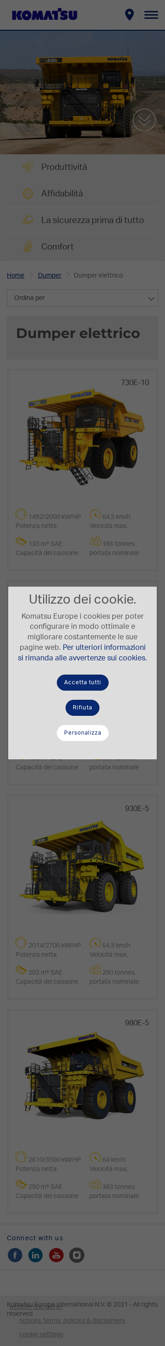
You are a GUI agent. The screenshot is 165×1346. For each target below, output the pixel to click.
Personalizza (82, 733)
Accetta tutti (82, 682)
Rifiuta (82, 707)
